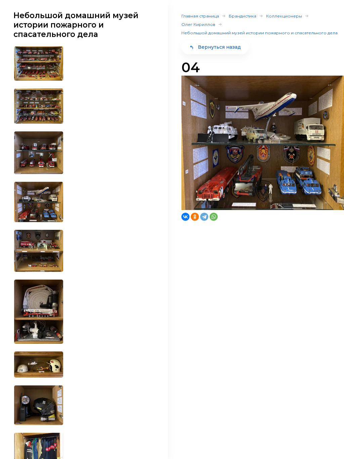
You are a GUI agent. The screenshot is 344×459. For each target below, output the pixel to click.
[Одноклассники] (195, 217)
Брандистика (242, 15)
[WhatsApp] (214, 217)
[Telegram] (204, 217)
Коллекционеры (284, 15)
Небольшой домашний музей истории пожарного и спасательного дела (259, 32)
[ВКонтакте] (185, 217)
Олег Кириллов (198, 24)
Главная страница (200, 15)
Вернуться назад (219, 47)
